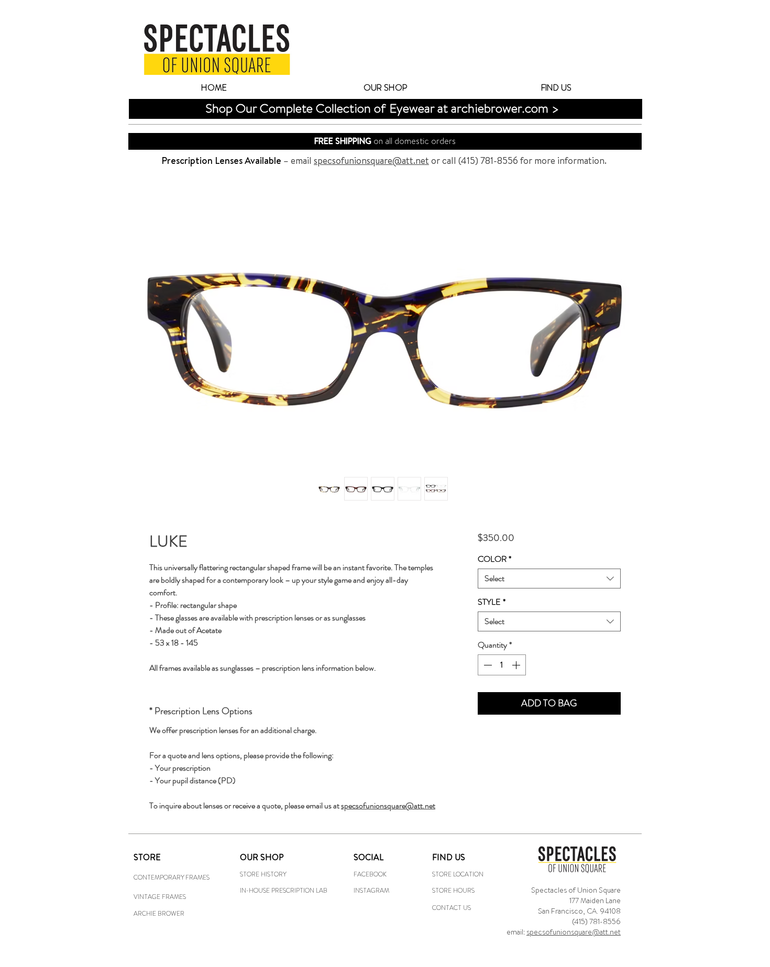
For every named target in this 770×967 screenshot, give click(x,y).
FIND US (448, 857)
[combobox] (549, 578)
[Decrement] (486, 665)
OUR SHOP (262, 857)
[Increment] (517, 665)
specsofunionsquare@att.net (573, 932)
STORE (147, 857)
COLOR (494, 559)
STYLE (491, 602)
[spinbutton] (502, 665)
